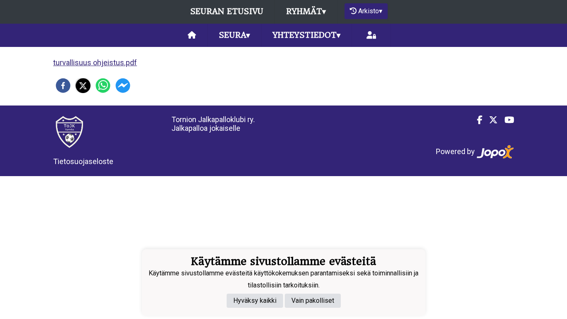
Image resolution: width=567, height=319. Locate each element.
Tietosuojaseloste (83, 161)
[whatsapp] (102, 85)
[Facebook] (476, 120)
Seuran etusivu (226, 11)
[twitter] (83, 85)
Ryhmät (306, 11)
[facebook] (63, 85)
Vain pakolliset (312, 300)
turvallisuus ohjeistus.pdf (95, 62)
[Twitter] (490, 120)
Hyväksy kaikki (254, 300)
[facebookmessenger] (122, 85)
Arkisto (370, 11)
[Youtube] (506, 120)
